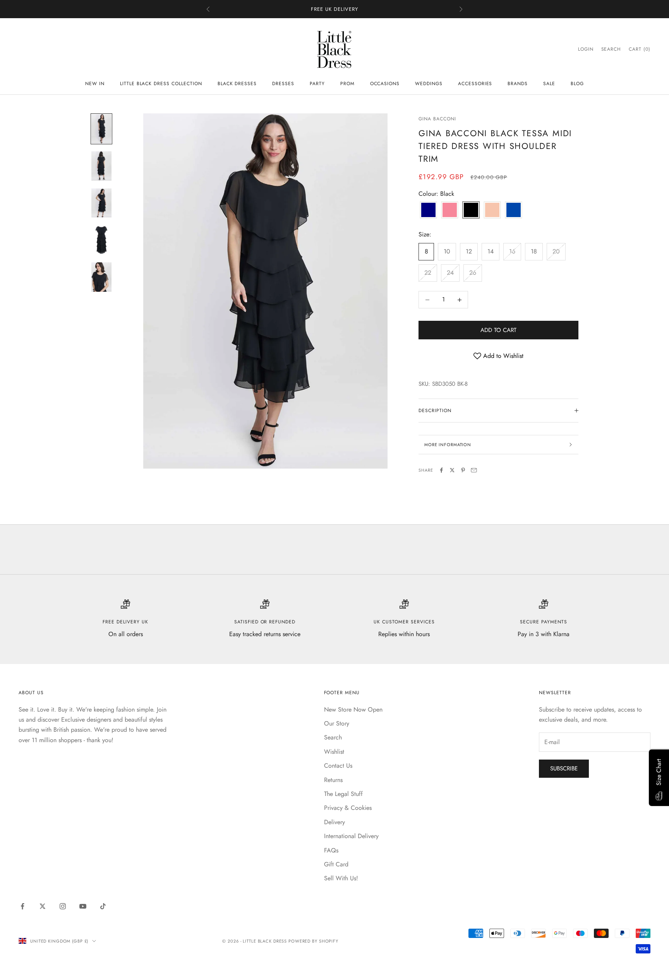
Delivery (334, 822)
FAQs (331, 850)
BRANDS (518, 83)
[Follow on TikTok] (103, 906)
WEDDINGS (429, 83)
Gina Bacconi (437, 118)
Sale (549, 83)
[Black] (471, 210)
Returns (333, 779)
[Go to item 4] (101, 239)
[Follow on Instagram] (63, 906)
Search (333, 737)
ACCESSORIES (475, 83)
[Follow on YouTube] (83, 906)
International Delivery (351, 836)
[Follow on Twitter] (42, 906)
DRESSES (283, 83)
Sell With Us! (341, 878)
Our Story (336, 723)
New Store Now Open (353, 709)
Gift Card (336, 864)
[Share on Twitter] (452, 470)
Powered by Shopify (313, 941)
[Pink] (492, 210)
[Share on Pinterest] (463, 470)
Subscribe (564, 768)
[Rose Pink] (450, 210)
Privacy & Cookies (348, 807)
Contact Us (338, 765)
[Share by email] (474, 470)
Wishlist (334, 751)
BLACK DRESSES (237, 83)
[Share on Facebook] (441, 470)
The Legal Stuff (343, 793)
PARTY (317, 83)
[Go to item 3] (101, 203)
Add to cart (498, 330)
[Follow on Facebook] (22, 906)
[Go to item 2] (101, 166)
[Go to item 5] (101, 277)
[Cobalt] (428, 210)
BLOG (577, 83)
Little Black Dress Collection (161, 83)
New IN (95, 83)
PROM (347, 83)
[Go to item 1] (101, 128)
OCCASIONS (385, 83)
